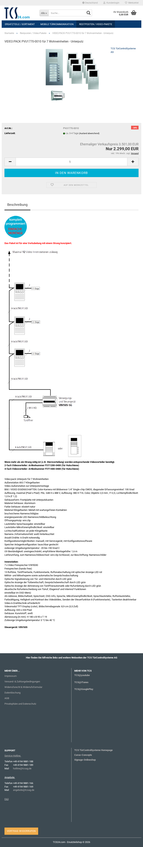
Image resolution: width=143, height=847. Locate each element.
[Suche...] (88, 13)
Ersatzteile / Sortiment (20, 24)
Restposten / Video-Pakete (95, 24)
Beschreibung (17, 205)
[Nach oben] (132, 841)
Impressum (10, 676)
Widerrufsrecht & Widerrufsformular (23, 687)
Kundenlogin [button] (112, 2)
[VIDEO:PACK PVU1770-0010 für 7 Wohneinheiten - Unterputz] (71, 74)
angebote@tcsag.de (23, 790)
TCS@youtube (82, 675)
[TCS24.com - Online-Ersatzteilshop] (19, 13)
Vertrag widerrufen (21, 831)
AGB (6, 698)
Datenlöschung (12, 692)
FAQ (6, 799)
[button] (90, 3)
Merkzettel (133, 2)
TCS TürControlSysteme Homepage (93, 750)
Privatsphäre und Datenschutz (20, 703)
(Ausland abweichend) (89, 133)
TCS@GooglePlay (83, 689)
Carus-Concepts (83, 755)
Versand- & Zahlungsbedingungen (22, 681)
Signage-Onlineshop (85, 759)
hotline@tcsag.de (22, 768)
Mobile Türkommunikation (57, 24)
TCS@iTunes (81, 682)
